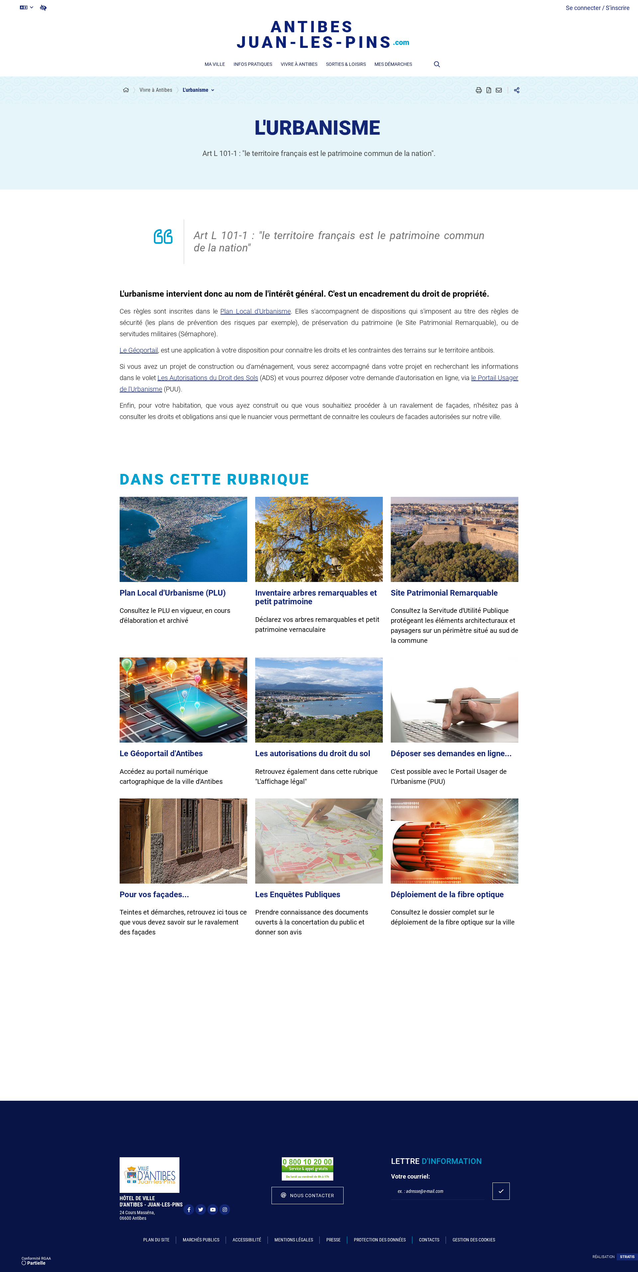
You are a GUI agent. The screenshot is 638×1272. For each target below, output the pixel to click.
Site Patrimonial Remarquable (444, 593)
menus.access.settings (43, 8)
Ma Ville (215, 64)
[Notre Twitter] (200, 1209)
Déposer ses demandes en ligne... (451, 753)
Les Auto (170, 378)
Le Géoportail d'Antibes (161, 753)
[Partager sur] (517, 90)
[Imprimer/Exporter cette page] (479, 90)
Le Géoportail (139, 350)
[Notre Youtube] (212, 1209)
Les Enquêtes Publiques (297, 894)
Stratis (627, 1257)
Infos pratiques (253, 64)
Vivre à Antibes (299, 64)
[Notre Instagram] (224, 1209)
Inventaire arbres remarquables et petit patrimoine (316, 597)
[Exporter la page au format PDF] (489, 90)
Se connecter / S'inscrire (598, 7)
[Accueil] (126, 90)
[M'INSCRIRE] (501, 1191)
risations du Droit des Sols (220, 378)
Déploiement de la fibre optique (447, 894)
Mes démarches (393, 64)
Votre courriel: (410, 1176)
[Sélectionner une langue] (26, 7)
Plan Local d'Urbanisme (255, 311)
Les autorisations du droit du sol (312, 753)
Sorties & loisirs (346, 64)
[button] (437, 64)
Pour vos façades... (154, 894)
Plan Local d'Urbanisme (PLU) (173, 593)
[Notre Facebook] (188, 1209)
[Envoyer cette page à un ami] (499, 90)
